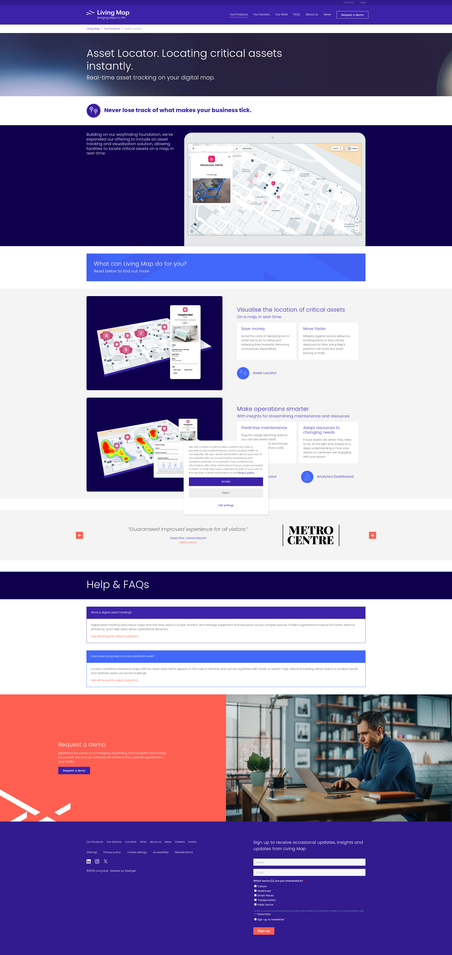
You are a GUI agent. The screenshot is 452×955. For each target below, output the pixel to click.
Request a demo (352, 15)
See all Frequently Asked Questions (114, 636)
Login (362, 2)
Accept (226, 481)
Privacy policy (246, 473)
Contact (348, 2)
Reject (226, 493)
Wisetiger (130, 871)
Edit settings (226, 505)
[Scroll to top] (444, 947)
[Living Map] (108, 15)
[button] (79, 535)
